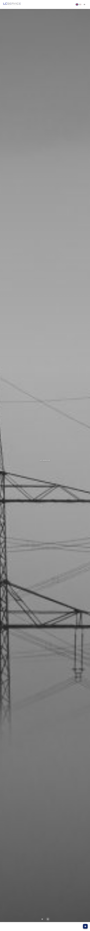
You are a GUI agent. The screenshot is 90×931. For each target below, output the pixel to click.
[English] (77, 4)
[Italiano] (80, 4)
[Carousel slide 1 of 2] (42, 919)
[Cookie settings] (85, 926)
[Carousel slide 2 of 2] (48, 919)
